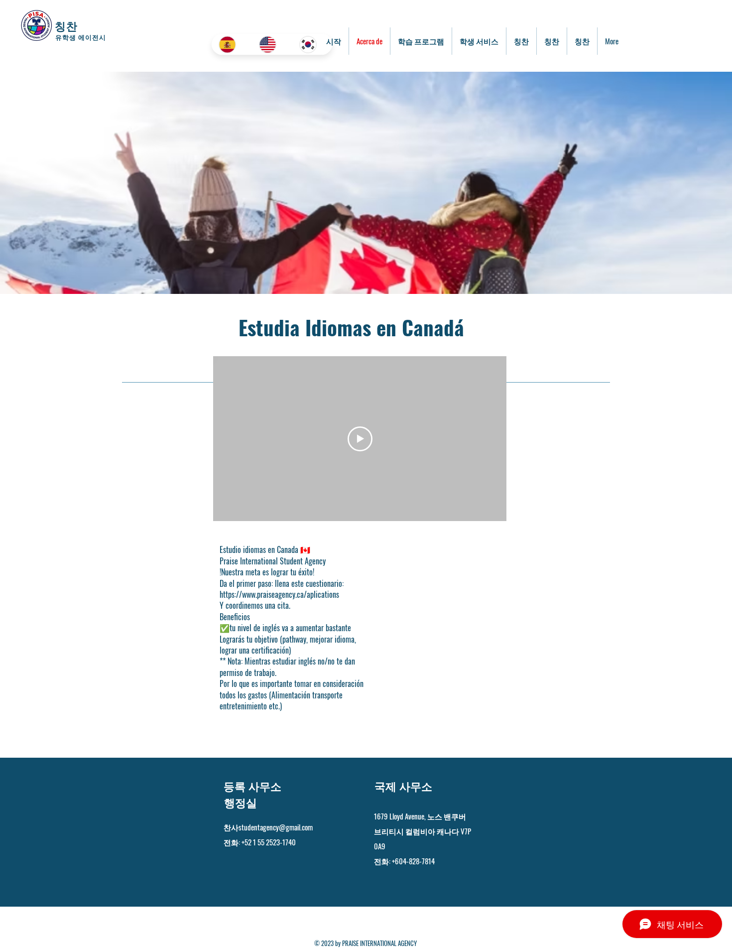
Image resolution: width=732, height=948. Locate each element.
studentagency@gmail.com (276, 826)
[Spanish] (231, 44)
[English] (271, 44)
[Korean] (312, 44)
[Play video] (360, 438)
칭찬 (66, 25)
